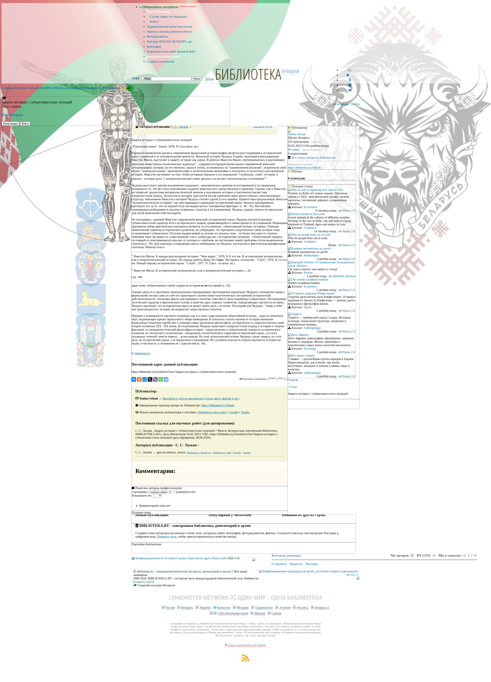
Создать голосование (160, 61)
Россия (170, 607)
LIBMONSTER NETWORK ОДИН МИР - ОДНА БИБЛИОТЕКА (245, 597)
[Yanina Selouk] (289, 131)
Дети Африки (300, 334)
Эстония (284, 607)
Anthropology (312, 327)
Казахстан (223, 607)
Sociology (310, 348)
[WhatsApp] (160, 379)
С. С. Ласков (180, 126)
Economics (310, 207)
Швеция (259, 613)
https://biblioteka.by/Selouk (217, 405)
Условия (170, 558)
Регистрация (340, 104)
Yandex (245, 412)
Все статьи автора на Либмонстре (313, 157)
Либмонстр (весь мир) (212, 412)
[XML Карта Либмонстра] (245, 660)
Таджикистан (264, 607)
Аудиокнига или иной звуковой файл (171, 51)
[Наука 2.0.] (289, 190)
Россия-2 (302, 607)
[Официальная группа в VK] (349, 90)
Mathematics (311, 255)
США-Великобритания (232, 613)
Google (233, 412)
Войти (355, 104)
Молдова (243, 607)
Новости (296, 564)
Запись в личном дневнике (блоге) (169, 31)
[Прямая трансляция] (435, 555)
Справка (181, 558)
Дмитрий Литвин (344, 276)
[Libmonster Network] (308, 574)
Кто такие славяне (303, 355)
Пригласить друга (199, 558)
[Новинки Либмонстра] (468, 555)
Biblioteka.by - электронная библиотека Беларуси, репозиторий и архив (183, 571)
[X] (150, 379)
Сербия (276, 613)
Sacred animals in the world (308, 214)
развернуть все (186, 491)
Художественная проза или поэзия (169, 26)
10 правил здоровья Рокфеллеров (312, 293)
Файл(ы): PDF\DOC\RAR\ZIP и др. (169, 41)
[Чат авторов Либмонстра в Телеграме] (349, 85)
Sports (307, 307)
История (293, 149)
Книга (153, 21)
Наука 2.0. (349, 210)
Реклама (312, 564)
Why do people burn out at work (310, 234)
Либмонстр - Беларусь (199, 452)
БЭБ (237, 558)
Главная (293, 379)
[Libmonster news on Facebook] (472, 555)
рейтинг (317, 141)
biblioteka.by (142, 353)
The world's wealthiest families (309, 279)
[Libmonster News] (475, 555)
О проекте (279, 564)
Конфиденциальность (149, 558)
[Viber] (155, 379)
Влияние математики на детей (311, 248)
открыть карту (143, 581)
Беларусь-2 (322, 607)
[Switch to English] (349, 70)
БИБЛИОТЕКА (248, 74)
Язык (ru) (218, 558)
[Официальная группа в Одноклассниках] (350, 80)
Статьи (292, 386)
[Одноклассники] (139, 379)
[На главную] (253, 560)
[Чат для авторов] (413, 555)
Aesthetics (310, 227)
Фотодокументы (157, 36)
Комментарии (12, 115)
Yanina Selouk (297, 134)
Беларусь (187, 607)
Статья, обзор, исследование (168, 16)
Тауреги (296, 314)
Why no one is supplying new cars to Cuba (317, 189)
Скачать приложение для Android (246, 645)
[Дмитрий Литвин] (289, 262)
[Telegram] (166, 379)
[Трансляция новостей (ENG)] (347, 75)
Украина (205, 607)
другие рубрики (311, 149)
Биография (154, 46)
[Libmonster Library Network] (358, 578)
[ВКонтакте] (134, 379)
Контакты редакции (286, 555)
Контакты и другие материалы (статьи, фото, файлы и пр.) (201, 398)
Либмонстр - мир (222, 452)
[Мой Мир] (144, 379)
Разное (308, 272)
